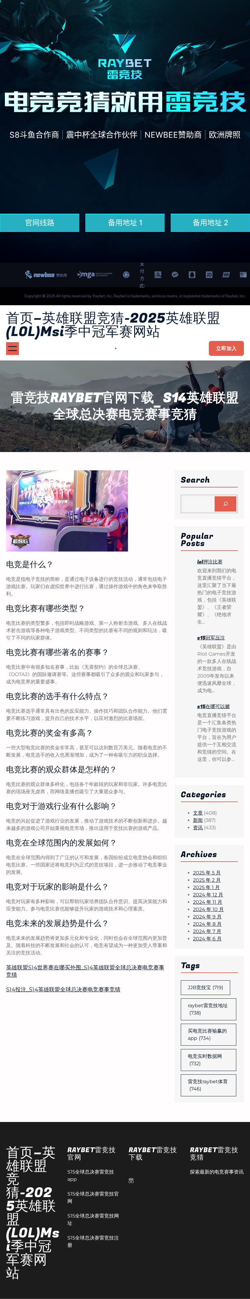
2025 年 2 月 (207, 880)
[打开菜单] (12, 348)
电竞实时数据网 (205, 1059)
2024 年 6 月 (207, 939)
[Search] (225, 503)
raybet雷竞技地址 (208, 1009)
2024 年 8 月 (207, 924)
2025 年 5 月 (207, 873)
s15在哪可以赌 (213, 706)
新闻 (198, 820)
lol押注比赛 (210, 562)
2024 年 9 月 (207, 917)
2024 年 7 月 (207, 931)
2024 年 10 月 (208, 909)
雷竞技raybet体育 (208, 1085)
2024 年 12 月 (208, 895)
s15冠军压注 (211, 638)
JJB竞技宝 (205, 987)
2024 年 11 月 (207, 902)
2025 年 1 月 (206, 887)
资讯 (198, 827)
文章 (198, 813)
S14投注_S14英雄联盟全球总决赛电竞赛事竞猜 (63, 989)
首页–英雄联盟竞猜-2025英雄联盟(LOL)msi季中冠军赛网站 (113, 325)
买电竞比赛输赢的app (207, 1034)
